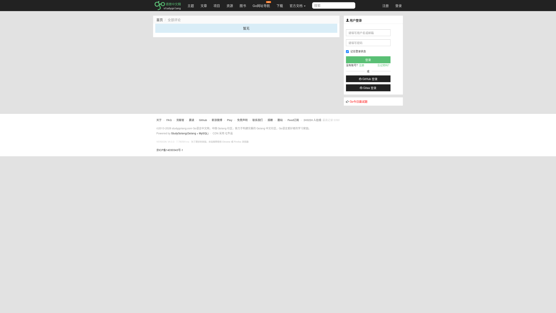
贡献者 (180, 120)
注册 (385, 5)
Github (203, 120)
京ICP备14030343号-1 (169, 150)
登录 (398, 5)
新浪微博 (217, 120)
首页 (159, 19)
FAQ (169, 120)
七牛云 (229, 133)
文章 (203, 5)
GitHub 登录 (369, 79)
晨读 (191, 120)
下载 (279, 5)
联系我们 (257, 120)
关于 (159, 120)
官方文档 (296, 5)
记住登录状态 (358, 51)
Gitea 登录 (369, 88)
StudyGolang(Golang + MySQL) (189, 133)
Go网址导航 (261, 5)
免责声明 (242, 120)
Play (229, 120)
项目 (216, 5)
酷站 (280, 120)
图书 (243, 5)
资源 (230, 5)
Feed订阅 (293, 120)
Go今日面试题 (358, 101)
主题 (190, 5)
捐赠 (270, 120)
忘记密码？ (384, 65)
